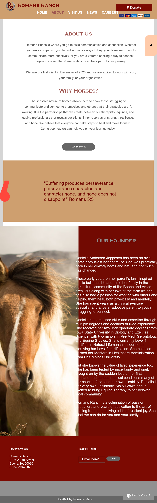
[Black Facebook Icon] (151, 46)
